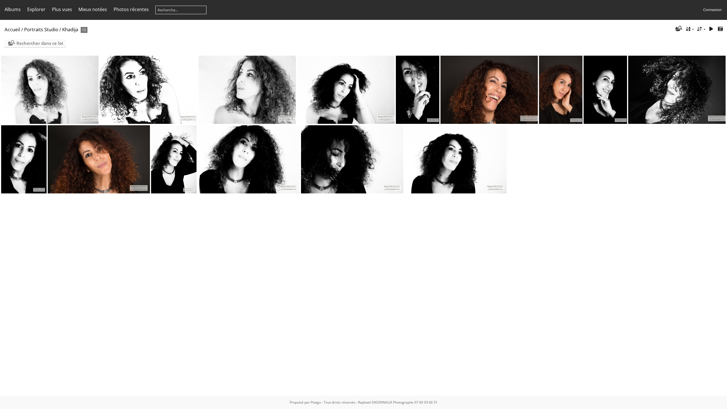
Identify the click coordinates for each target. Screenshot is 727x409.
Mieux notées (92, 9)
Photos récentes (131, 9)
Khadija (70, 29)
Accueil (12, 29)
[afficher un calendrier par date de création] (720, 29)
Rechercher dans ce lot (39, 43)
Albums (13, 9)
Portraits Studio (41, 29)
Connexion (712, 9)
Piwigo (316, 402)
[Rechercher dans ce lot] (678, 29)
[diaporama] (711, 29)
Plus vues (62, 9)
